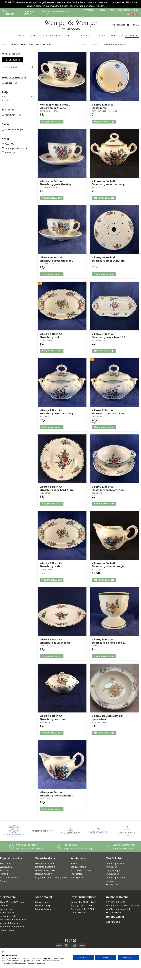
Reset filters (12, 59)
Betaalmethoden (8, 916)
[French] (134, 14)
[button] (120, 25)
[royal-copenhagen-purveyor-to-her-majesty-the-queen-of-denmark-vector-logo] (70, 831)
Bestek (69, 35)
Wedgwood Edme (44, 863)
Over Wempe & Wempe (12, 902)
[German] (131, 14)
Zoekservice (6, 909)
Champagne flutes (115, 863)
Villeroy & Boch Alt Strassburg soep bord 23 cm (57, 488)
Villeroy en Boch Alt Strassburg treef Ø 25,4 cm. (108, 259)
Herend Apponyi (43, 873)
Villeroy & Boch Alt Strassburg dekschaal (53, 717)
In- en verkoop (7, 912)
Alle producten (12, 53)
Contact (4, 905)
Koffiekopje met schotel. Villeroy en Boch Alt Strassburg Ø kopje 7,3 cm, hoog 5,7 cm (56, 106)
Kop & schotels (78, 866)
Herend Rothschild (45, 870)
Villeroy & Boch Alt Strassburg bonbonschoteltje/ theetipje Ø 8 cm (109, 106)
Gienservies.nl (113, 921)
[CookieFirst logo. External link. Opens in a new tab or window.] (3, 952)
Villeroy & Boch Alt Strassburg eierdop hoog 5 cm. (108, 641)
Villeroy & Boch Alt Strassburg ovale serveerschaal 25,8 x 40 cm (56, 565)
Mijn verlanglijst (43, 905)
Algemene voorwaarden (12, 926)
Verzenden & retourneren (13, 919)
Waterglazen (112, 884)
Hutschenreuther (9, 877)
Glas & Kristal (52, 35)
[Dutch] (128, 14)
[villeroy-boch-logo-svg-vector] (127, 831)
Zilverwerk (85, 35)
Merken (100, 35)
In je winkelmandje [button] (53, 122)
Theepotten (76, 873)
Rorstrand (5, 863)
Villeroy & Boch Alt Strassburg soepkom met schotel (107, 488)
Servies (35, 35)
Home (5, 44)
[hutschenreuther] (14, 831)
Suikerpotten (77, 877)
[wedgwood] (99, 831)
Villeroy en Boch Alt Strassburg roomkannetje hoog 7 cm (55, 794)
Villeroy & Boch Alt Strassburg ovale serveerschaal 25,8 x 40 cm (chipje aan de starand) (56, 335)
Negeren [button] (110, 5)
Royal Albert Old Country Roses (51, 877)
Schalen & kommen (80, 870)
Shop (21, 35)
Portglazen (111, 881)
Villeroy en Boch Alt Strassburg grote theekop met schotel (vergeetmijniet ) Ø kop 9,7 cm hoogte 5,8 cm (57, 182)
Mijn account (42, 902)
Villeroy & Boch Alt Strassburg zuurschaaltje (55, 641)
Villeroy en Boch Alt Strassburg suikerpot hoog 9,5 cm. (108, 182)
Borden (74, 863)
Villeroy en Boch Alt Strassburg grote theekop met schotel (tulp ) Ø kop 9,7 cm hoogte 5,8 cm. (57, 259)
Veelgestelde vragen (10, 922)
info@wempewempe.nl (127, 10)
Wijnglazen (111, 866)
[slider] (3, 96)
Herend (4, 873)
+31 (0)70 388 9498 (102, 10)
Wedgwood (6, 866)
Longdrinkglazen (114, 870)
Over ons (115, 35)
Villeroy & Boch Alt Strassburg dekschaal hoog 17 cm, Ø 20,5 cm (56, 412)
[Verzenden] (136, 36)
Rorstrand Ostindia (45, 866)
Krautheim (5, 870)
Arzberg (4, 881)
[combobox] (132, 35)
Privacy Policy (7, 929)
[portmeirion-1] (42, 831)
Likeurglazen (112, 873)
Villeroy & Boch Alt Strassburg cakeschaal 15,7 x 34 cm (109, 335)
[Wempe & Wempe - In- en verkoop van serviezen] (70, 24)
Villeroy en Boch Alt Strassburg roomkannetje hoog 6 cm (108, 565)
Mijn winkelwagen (44, 909)
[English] (137, 14)
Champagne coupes (116, 877)
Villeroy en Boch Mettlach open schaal (108, 717)
